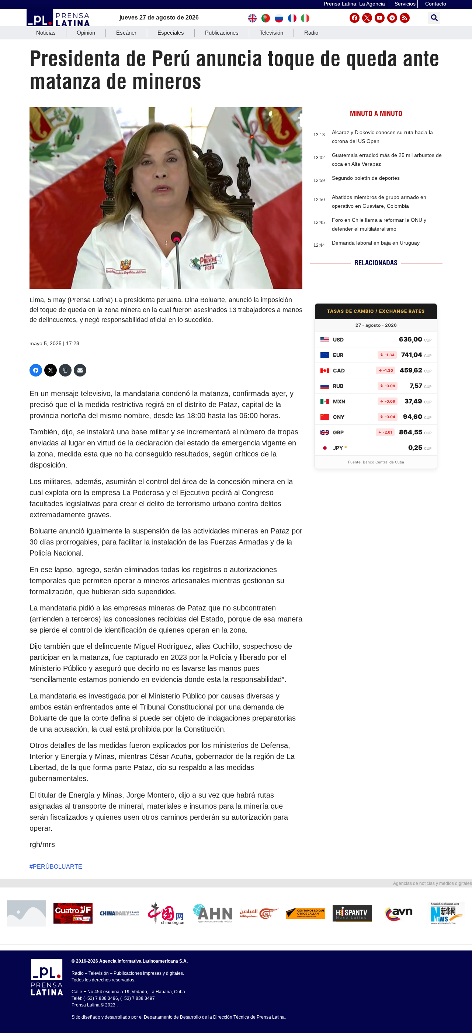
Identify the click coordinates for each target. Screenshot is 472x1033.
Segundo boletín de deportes (366, 178)
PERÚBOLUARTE (57, 867)
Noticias (46, 32)
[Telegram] (392, 18)
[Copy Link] (65, 370)
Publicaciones (222, 32)
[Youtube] (380, 18)
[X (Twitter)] (50, 370)
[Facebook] (355, 18)
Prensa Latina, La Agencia (354, 4)
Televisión (271, 32)
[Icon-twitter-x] (367, 18)
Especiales (170, 32)
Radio (311, 32)
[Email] (80, 370)
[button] (434, 18)
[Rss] (405, 18)
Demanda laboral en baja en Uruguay (376, 243)
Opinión (86, 32)
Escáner (126, 32)
